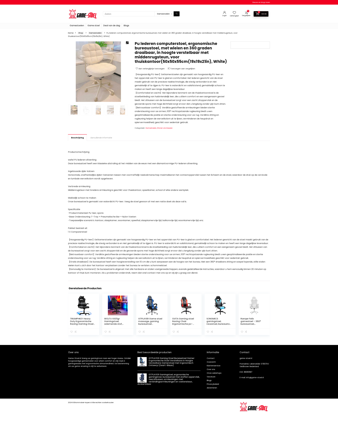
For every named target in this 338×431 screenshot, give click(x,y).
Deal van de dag (111, 25)
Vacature (211, 376)
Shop (80, 33)
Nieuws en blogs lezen (261, 2)
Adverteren (212, 387)
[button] (127, 42)
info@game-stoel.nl (255, 377)
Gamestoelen (77, 25)
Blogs (126, 25)
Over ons (211, 369)
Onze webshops (214, 373)
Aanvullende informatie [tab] (101, 137)
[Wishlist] (234, 13)
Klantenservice (213, 365)
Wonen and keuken (165, 128)
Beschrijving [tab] (77, 137)
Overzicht (211, 362)
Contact (211, 358)
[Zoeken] (177, 13)
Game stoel (94, 25)
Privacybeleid (213, 384)
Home (71, 33)
